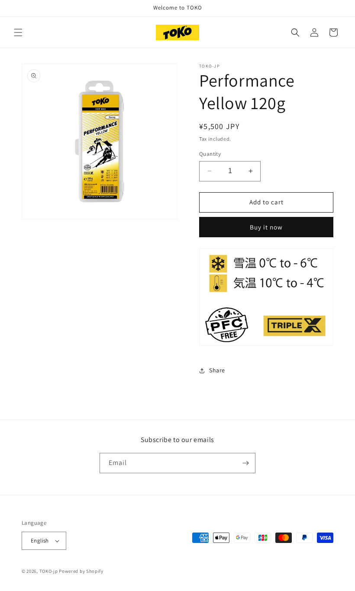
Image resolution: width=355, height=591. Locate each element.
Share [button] (217, 370)
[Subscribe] (245, 463)
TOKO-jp (48, 571)
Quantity (210, 154)
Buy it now (266, 227)
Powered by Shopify (81, 571)
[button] (18, 32)
